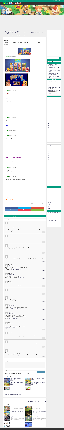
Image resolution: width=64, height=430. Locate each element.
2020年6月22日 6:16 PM (11, 245)
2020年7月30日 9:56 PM (11, 323)
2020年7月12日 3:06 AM (11, 297)
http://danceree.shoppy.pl (17, 269)
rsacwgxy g (16, 251)
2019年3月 (49, 184)
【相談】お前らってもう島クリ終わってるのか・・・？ (36, 401)
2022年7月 (49, 115)
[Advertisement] (32, 22)
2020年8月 (49, 161)
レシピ (49, 200)
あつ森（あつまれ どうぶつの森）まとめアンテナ (54, 215)
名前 (5, 368)
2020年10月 (50, 157)
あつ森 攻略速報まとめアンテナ (52, 225)
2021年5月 (49, 143)
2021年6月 (49, 141)
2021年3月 (49, 147)
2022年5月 (49, 119)
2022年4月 (49, 121)
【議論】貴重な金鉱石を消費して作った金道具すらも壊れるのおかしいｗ (54, 74)
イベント (49, 192)
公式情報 (49, 204)
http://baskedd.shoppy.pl (16, 285)
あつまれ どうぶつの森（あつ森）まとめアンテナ (54, 218)
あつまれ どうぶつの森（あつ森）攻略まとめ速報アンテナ (54, 213)
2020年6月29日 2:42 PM (11, 256)
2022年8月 (49, 113)
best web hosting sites (17, 355)
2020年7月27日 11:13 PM (11, 313)
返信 (43, 252)
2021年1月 (49, 151)
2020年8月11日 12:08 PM (11, 350)
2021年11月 (50, 131)
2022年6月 (49, 117)
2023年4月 (49, 98)
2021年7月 (49, 139)
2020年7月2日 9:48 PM (11, 265)
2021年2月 (49, 149)
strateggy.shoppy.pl (20, 277)
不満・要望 (49, 202)
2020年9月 (49, 159)
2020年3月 (49, 171)
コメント (6, 361)
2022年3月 (49, 123)
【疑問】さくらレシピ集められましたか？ (53, 93)
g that (18, 228)
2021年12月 (50, 129)
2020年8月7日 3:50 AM (11, 333)
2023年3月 (49, 100)
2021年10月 (50, 133)
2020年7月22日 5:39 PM (11, 305)
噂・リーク (49, 206)
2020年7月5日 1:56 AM (11, 282)
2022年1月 (49, 127)
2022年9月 (49, 111)
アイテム (49, 190)
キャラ (49, 194)
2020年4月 (49, 169)
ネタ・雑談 (6, 40)
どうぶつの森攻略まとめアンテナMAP (53, 220)
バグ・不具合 (50, 198)
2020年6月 (49, 165)
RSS (53, 0)
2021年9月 (49, 135)
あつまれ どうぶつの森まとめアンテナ (53, 222)
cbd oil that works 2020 (12, 260)
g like (19, 238)
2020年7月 (49, 163)
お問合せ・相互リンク (57, 0)
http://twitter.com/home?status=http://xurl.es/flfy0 (14, 345)
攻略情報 (49, 208)
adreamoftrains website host (10, 327)
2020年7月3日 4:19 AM (11, 274)
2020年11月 (50, 155)
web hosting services (13, 337)
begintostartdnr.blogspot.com (16, 308)
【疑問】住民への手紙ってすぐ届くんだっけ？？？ (13, 399)
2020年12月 (50, 153)
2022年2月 (49, 125)
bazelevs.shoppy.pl (20, 300)
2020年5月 (49, 167)
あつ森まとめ (50, 188)
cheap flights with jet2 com (13, 318)
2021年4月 (49, 145)
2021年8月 (49, 137)
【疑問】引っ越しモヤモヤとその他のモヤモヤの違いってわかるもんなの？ (54, 82)
